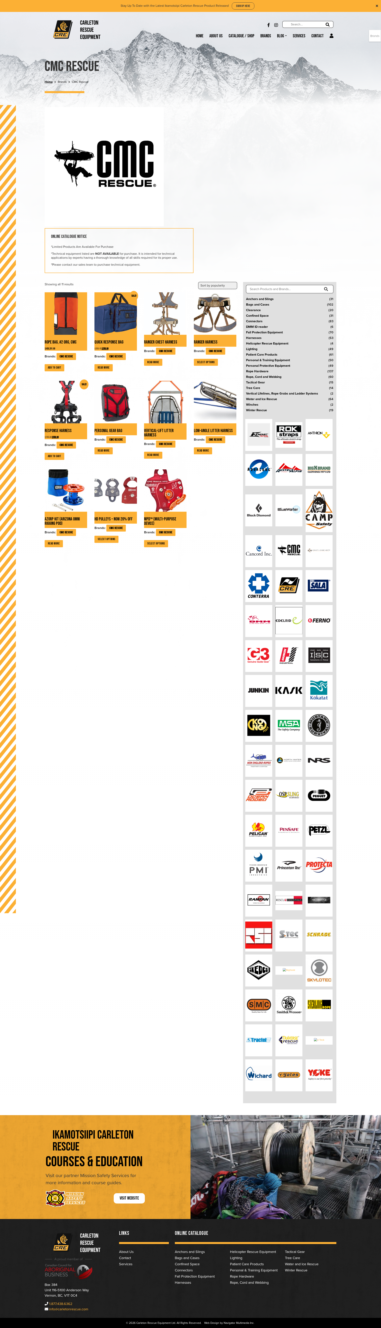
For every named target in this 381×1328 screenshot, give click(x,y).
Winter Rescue (256, 410)
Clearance (253, 310)
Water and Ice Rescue (261, 399)
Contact (317, 36)
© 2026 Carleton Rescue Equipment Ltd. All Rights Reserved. (163, 1323)
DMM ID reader (257, 327)
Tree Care (253, 388)
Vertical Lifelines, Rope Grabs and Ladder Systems (282, 394)
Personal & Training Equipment (268, 360)
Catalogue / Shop (241, 36)
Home (199, 36)
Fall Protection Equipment (264, 332)
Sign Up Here (243, 6)
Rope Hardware (257, 371)
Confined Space (257, 316)
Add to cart (54, 368)
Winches (252, 405)
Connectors (254, 321)
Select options (206, 362)
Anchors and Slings (260, 299)
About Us (216, 36)
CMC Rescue (66, 356)
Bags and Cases (257, 305)
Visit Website (129, 1198)
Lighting (251, 349)
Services (299, 36)
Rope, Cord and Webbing (263, 377)
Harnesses (254, 338)
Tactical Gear (255, 382)
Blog (281, 36)
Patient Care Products (261, 355)
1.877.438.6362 (60, 1304)
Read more (104, 368)
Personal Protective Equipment (268, 366)
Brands (265, 36)
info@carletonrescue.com (68, 1309)
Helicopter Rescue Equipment (267, 344)
